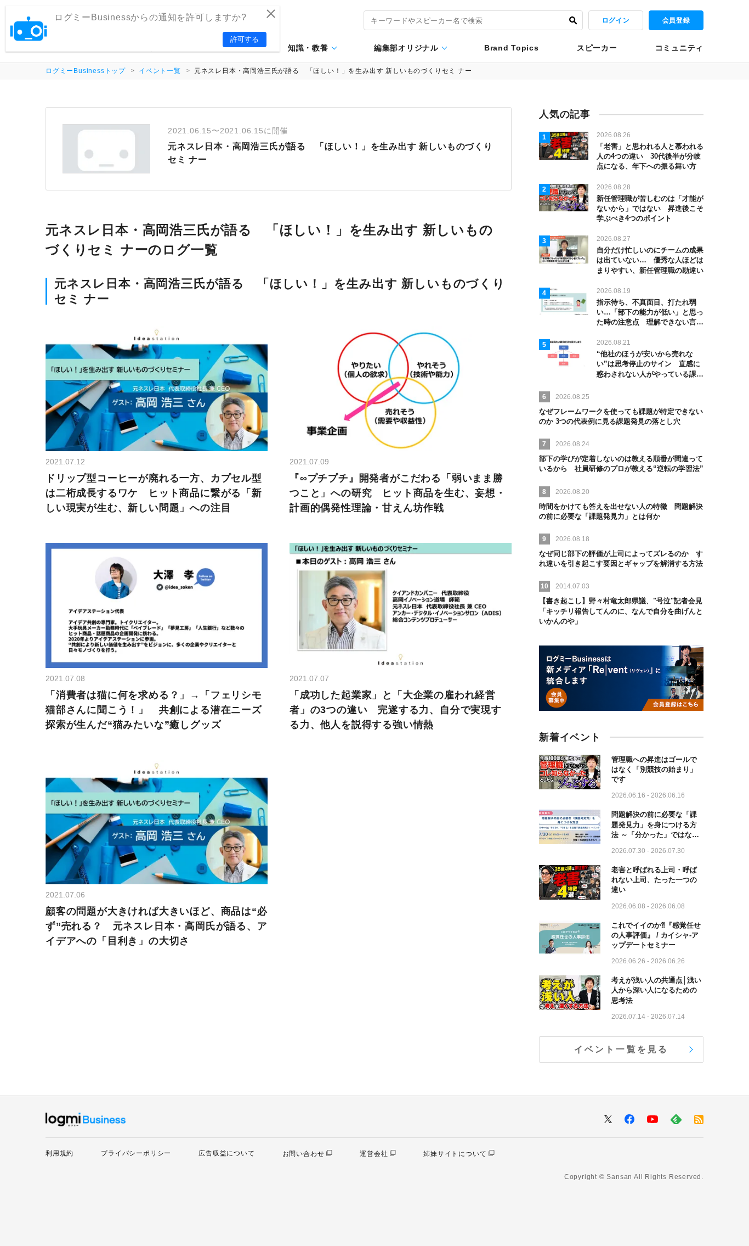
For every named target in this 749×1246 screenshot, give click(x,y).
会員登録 (676, 20)
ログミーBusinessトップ (86, 71)
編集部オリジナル (406, 47)
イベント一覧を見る (621, 1049)
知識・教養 (308, 47)
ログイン (615, 20)
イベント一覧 (160, 71)
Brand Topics (511, 47)
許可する (244, 39)
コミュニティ (679, 47)
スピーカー (597, 47)
